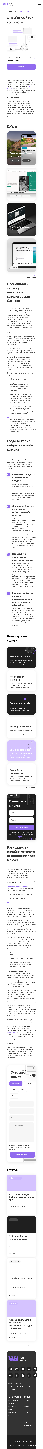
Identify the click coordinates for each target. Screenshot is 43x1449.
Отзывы (11, 1403)
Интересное (6, 57)
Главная (9, 11)
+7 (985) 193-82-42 (14, 1383)
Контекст (27, 1406)
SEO (25, 1403)
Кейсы (4, 45)
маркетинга (11, 1032)
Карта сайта (16, 1438)
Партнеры (12, 1416)
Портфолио (13, 1400)
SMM (25, 1409)
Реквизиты (12, 1412)
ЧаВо (26, 1422)
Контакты (27, 1425)
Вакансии (12, 1406)
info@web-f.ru (13, 1389)
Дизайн (26, 1412)
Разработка (28, 1400)
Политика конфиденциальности (23, 1441)
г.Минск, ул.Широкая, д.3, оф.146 (19, 1386)
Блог (10, 1409)
